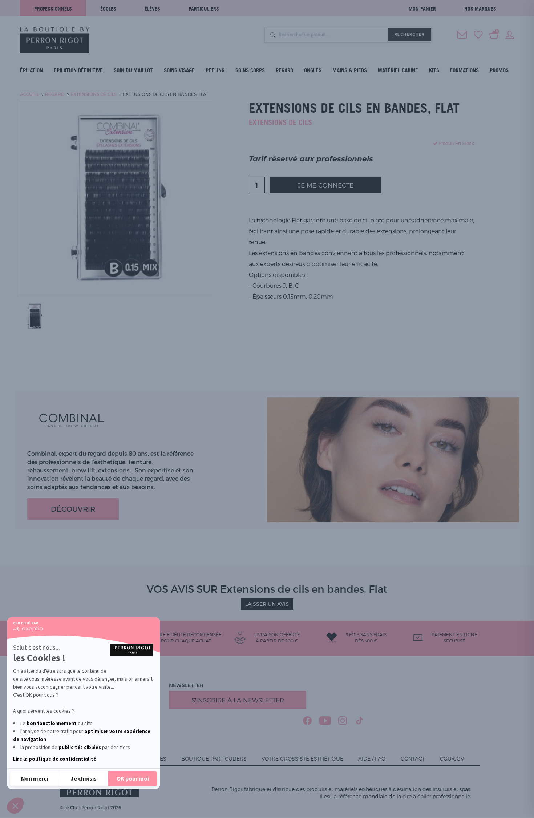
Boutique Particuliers (214, 758)
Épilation (31, 70)
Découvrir (73, 508)
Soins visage (179, 70)
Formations (464, 70)
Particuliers (204, 8)
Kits (434, 70)
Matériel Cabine (398, 70)
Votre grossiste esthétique (302, 758)
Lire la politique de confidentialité (54, 759)
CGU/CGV (452, 758)
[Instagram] (342, 720)
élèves (152, 8)
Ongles (312, 70)
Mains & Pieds (349, 70)
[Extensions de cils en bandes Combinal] (34, 315)
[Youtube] (325, 720)
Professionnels (53, 8)
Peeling (215, 70)
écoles (108, 8)
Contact (413, 758)
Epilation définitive (78, 70)
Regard (284, 70)
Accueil (29, 94)
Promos (499, 70)
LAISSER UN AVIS (267, 604)
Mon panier (422, 8)
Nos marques (480, 8)
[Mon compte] (509, 33)
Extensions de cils (93, 94)
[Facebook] (307, 720)
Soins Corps (250, 70)
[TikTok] (360, 720)
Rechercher (410, 34)
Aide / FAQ (372, 758)
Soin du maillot (133, 70)
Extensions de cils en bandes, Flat (166, 94)
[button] (15, 805)
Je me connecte (325, 185)
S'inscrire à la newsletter (237, 700)
